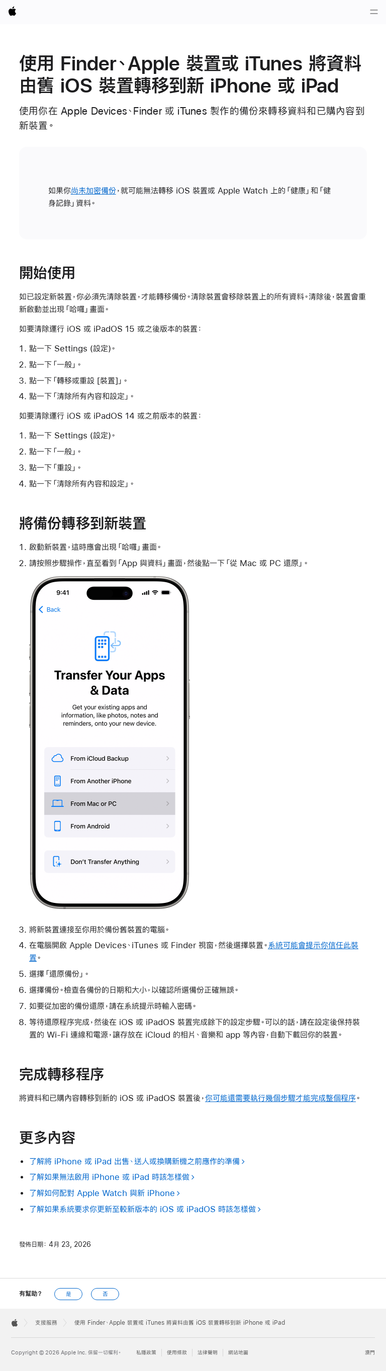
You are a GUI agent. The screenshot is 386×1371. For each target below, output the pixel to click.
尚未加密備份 (93, 190)
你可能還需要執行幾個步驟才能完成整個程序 (280, 1097)
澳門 (370, 1352)
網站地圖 (238, 1352)
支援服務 (46, 1323)
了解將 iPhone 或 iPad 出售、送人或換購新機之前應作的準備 (134, 1161)
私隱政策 (146, 1352)
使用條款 (177, 1352)
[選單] (374, 12)
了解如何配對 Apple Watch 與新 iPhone (102, 1193)
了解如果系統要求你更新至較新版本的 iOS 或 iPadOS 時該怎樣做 (142, 1209)
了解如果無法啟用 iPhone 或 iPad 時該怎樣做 (109, 1176)
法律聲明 (208, 1352)
